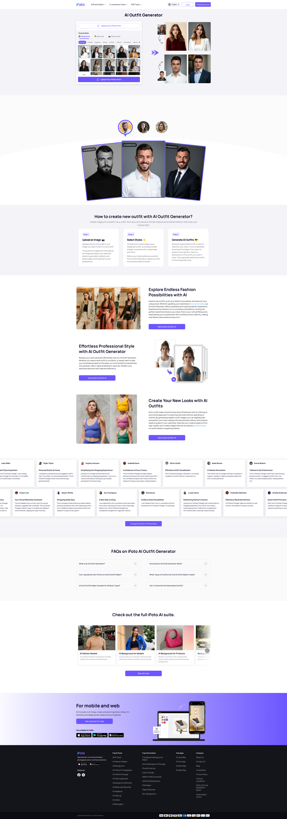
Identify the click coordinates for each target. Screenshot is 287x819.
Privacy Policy (202, 774)
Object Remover (148, 789)
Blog (198, 766)
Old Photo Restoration (151, 781)
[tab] (108, 564)
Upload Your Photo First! (110, 79)
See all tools (143, 673)
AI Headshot (117, 791)
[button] (108, 564)
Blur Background (149, 794)
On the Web (181, 757)
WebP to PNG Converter (152, 777)
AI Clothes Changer (120, 774)
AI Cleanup (117, 795)
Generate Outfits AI (167, 326)
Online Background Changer (154, 764)
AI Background (118, 766)
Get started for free (94, 721)
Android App (181, 766)
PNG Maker (146, 785)
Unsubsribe (201, 770)
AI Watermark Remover (122, 787)
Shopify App (181, 770)
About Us (200, 757)
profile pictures (199, 425)
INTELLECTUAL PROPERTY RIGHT (202, 787)
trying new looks (197, 304)
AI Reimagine (118, 804)
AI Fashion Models (120, 761)
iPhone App (180, 761)
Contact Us (200, 761)
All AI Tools (117, 757)
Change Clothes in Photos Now (143, 523)
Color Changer (148, 772)
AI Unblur (116, 800)
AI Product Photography (122, 770)
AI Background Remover (122, 783)
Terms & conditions (200, 779)
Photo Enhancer (149, 768)
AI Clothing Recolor (120, 778)
